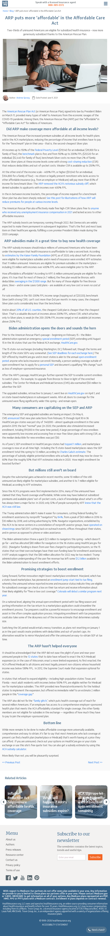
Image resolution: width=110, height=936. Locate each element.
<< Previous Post (11, 762)
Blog (12, 11)
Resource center (14, 854)
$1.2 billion (81, 558)
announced (13, 418)
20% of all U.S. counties (28, 309)
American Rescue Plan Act (21, 111)
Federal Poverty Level (46, 150)
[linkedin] (29, 877)
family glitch (40, 700)
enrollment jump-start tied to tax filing (71, 579)
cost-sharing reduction (80, 161)
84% (60, 517)
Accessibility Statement (55, 924)
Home (5, 11)
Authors (10, 844)
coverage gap (25, 694)
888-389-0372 (56, 5)
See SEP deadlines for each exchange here (70, 353)
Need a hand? (98, 929)
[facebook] (8, 877)
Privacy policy (13, 865)
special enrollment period (55, 338)
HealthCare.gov (69, 342)
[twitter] (15, 877)
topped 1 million (73, 444)
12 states (33, 656)
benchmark (28, 153)
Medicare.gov (101, 893)
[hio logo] (5, 3)
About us (10, 839)
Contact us (11, 859)
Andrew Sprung (23, 97)
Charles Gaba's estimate (73, 451)
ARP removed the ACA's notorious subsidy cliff (63, 183)
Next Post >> (95, 762)
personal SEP (47, 364)
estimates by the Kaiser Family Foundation (28, 255)
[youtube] (22, 877)
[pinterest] (36, 877)
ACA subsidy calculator (14, 749)
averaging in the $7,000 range (30, 281)
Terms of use (13, 870)
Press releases (13, 849)
